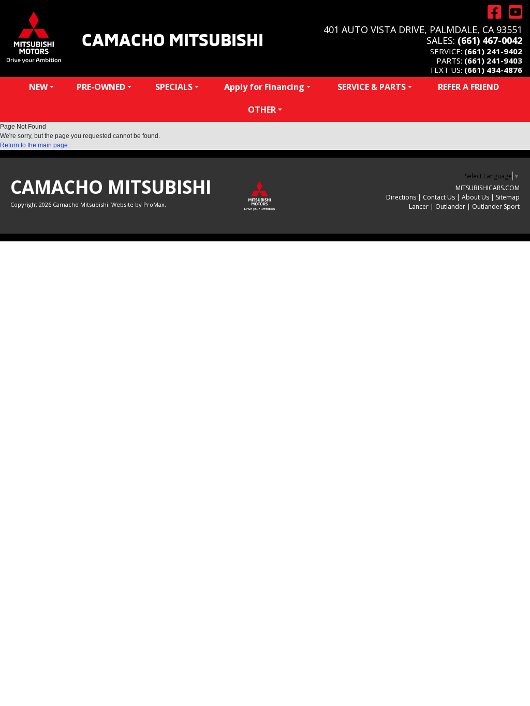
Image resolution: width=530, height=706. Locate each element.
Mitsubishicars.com (487, 187)
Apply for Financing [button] (264, 87)
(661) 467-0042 (490, 40)
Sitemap (508, 197)
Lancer (419, 206)
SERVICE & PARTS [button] (371, 87)
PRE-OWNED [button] (101, 87)
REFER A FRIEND (468, 87)
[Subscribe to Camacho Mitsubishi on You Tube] (511, 12)
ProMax (154, 204)
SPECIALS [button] (174, 87)
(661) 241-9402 (493, 51)
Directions (401, 197)
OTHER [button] (262, 109)
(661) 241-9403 (493, 60)
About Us (475, 197)
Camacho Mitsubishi (172, 38)
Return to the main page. (34, 145)
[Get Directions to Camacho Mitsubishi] (490, 12)
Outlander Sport (496, 206)
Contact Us (439, 197)
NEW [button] (38, 87)
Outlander (450, 206)
